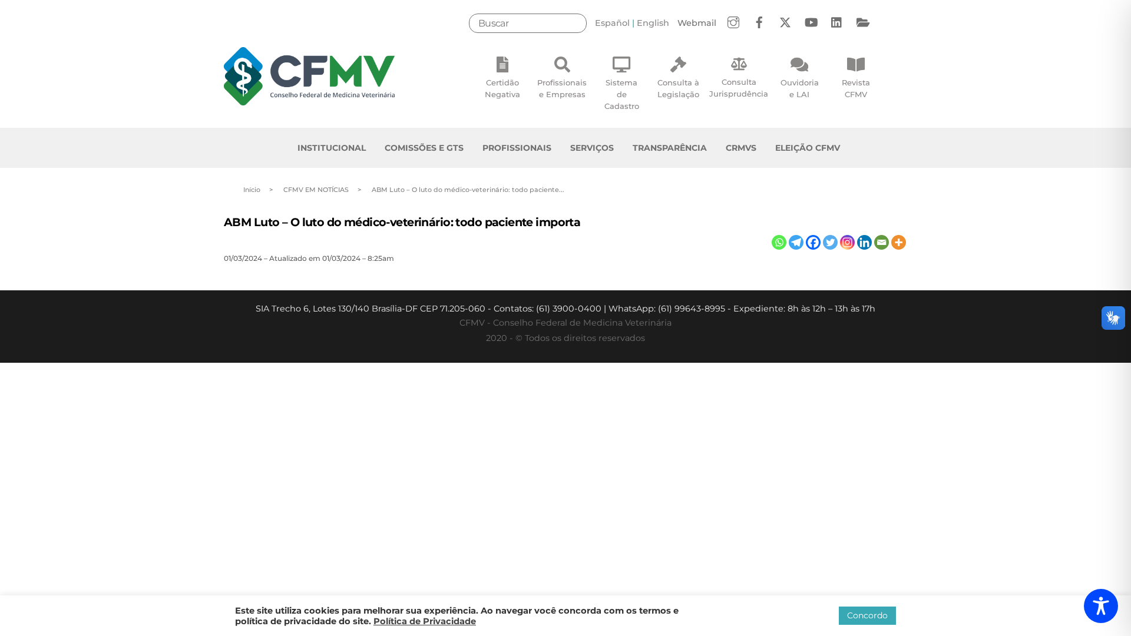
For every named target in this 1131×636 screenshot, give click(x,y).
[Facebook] (813, 242)
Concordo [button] (867, 615)
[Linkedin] (864, 242)
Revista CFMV (856, 88)
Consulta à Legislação (678, 88)
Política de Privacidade (424, 621)
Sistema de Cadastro (621, 94)
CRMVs (741, 148)
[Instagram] (847, 242)
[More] (898, 242)
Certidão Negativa (502, 88)
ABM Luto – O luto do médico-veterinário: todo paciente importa (402, 222)
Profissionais (516, 148)
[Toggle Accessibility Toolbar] (1101, 606)
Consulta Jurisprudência (738, 87)
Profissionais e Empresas (562, 88)
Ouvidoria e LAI (800, 88)
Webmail (696, 23)
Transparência (670, 148)
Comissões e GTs (424, 148)
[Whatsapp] (779, 242)
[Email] (881, 242)
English (653, 23)
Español (612, 23)
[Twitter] (830, 242)
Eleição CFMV (807, 148)
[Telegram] (796, 242)
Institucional (331, 148)
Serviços (592, 148)
